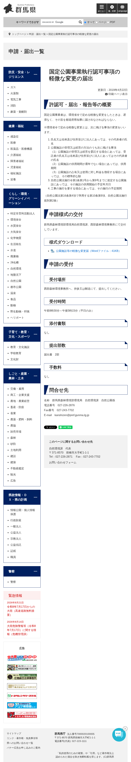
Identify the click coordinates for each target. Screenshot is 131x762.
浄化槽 (14, 262)
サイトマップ (14, 733)
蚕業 (13, 413)
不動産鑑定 (17, 468)
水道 (13, 250)
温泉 (13, 293)
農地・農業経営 (20, 401)
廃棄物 (14, 256)
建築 (13, 462)
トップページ (19, 34)
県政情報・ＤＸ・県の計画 (18, 497)
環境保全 (15, 219)
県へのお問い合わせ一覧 (20, 743)
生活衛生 (15, 244)
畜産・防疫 (17, 407)
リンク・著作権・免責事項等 (22, 738)
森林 (13, 437)
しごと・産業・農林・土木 (19, 376)
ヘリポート (17, 317)
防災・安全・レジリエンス (19, 74)
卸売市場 (15, 431)
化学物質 (15, 238)
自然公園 (15, 280)
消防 (13, 105)
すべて (91, 22)
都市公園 (15, 287)
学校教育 (15, 353)
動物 (13, 305)
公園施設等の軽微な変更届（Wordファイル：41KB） (88, 250)
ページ (102, 22)
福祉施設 (15, 173)
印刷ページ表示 (118, 94)
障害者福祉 (17, 161)
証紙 (13, 550)
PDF (112, 22)
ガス (13, 87)
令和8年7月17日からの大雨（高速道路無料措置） (21, 610)
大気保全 (15, 231)
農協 (13, 425)
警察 (12, 571)
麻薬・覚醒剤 (18, 111)
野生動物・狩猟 (20, 311)
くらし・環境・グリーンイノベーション (19, 198)
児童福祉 (15, 167)
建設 (13, 456)
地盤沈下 (15, 274)
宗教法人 (15, 538)
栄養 (13, 179)
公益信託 (15, 544)
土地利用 (15, 450)
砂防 (13, 443)
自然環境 (15, 268)
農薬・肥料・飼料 (21, 419)
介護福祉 (15, 154)
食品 (13, 299)
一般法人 (15, 526)
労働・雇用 (17, 388)
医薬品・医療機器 (21, 148)
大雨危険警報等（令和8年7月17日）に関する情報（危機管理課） (21, 630)
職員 (13, 557)
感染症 (14, 136)
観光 (13, 474)
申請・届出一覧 (37, 34)
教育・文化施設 (20, 347)
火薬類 (14, 93)
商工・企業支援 (20, 394)
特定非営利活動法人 (22, 213)
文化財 (14, 359)
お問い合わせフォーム (62, 462)
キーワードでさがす (27, 22)
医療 (13, 142)
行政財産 (15, 520)
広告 (13, 480)
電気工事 (15, 99)
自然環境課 (56, 448)
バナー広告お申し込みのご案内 (23, 747)
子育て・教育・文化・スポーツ (19, 334)
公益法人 (15, 532)
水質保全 (15, 225)
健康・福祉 (16, 126)
